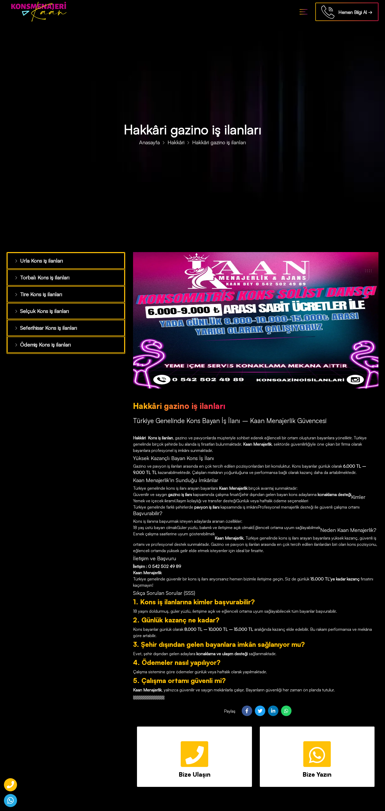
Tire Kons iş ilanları (39, 292)
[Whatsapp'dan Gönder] (286, 711)
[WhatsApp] (10, 800)
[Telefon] (10, 784)
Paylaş (229, 711)
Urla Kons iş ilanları (39, 260)
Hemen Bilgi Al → (353, 12)
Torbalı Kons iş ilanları (42, 276)
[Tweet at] (260, 711)
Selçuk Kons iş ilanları (42, 308)
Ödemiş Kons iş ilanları (43, 340)
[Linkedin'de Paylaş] (273, 711)
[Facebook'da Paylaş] (247, 711)
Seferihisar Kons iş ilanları (46, 324)
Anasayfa (149, 142)
